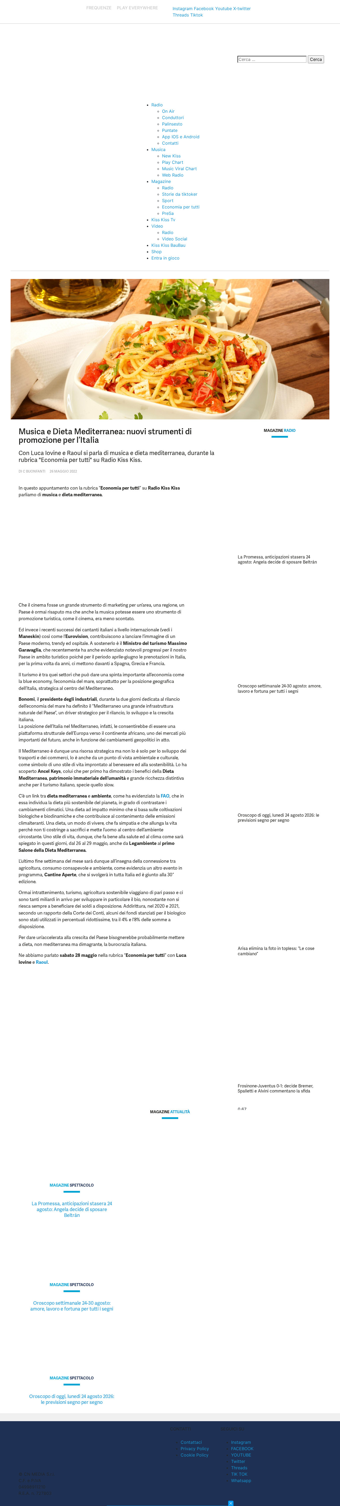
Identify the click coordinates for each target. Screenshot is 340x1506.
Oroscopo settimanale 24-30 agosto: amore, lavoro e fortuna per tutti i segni (279, 688)
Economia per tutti (180, 207)
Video (157, 226)
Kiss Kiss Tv (163, 219)
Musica (158, 149)
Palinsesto (172, 124)
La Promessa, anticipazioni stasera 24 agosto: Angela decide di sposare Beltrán (277, 559)
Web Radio (173, 175)
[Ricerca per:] (272, 59)
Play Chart (172, 162)
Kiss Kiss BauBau (168, 245)
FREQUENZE (99, 7)
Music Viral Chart (179, 168)
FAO (165, 796)
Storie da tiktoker (179, 194)
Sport (167, 200)
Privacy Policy (195, 1448)
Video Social (174, 238)
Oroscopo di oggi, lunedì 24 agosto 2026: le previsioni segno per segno (278, 817)
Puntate (169, 130)
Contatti (170, 143)
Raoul (42, 962)
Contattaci (191, 1442)
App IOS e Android (180, 136)
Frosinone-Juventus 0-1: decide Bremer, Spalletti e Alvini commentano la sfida (275, 1088)
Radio (157, 104)
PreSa (168, 213)
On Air (168, 111)
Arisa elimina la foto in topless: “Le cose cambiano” (276, 951)
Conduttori (173, 117)
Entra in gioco (165, 258)
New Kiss (171, 155)
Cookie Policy (195, 1455)
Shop (156, 251)
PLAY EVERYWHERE (137, 7)
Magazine (161, 181)
